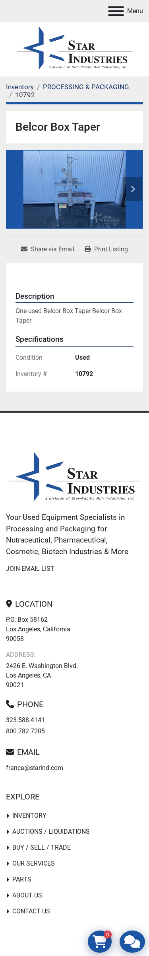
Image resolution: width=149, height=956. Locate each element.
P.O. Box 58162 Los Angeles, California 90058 (38, 629)
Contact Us (31, 911)
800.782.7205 (25, 731)
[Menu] (116, 11)
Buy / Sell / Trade (41, 847)
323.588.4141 (25, 720)
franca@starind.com (34, 768)
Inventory (29, 815)
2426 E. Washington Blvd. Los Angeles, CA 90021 (42, 675)
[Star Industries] (74, 478)
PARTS (21, 879)
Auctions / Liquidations (51, 831)
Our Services (33, 863)
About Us (27, 895)
